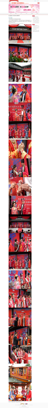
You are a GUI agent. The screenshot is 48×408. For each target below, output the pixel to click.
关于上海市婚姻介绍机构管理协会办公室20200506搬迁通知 (36, 21)
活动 (26, 13)
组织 (16, 13)
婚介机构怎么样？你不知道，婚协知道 (36, 30)
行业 (21, 13)
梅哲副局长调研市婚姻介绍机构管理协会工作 (36, 31)
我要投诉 (32, 13)
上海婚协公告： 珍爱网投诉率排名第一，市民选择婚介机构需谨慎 (36, 19)
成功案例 (37, 13)
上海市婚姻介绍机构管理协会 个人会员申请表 (36, 25)
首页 (11, 13)
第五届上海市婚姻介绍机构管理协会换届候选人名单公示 (36, 20)
